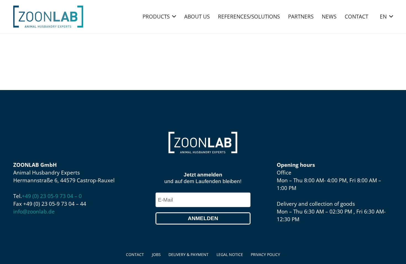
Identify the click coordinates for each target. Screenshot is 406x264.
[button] (174, 17)
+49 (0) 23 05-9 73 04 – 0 (52, 196)
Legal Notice (230, 254)
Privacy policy (265, 254)
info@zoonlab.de (34, 211)
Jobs (156, 254)
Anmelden (203, 218)
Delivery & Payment (188, 254)
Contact (135, 254)
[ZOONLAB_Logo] (48, 17)
